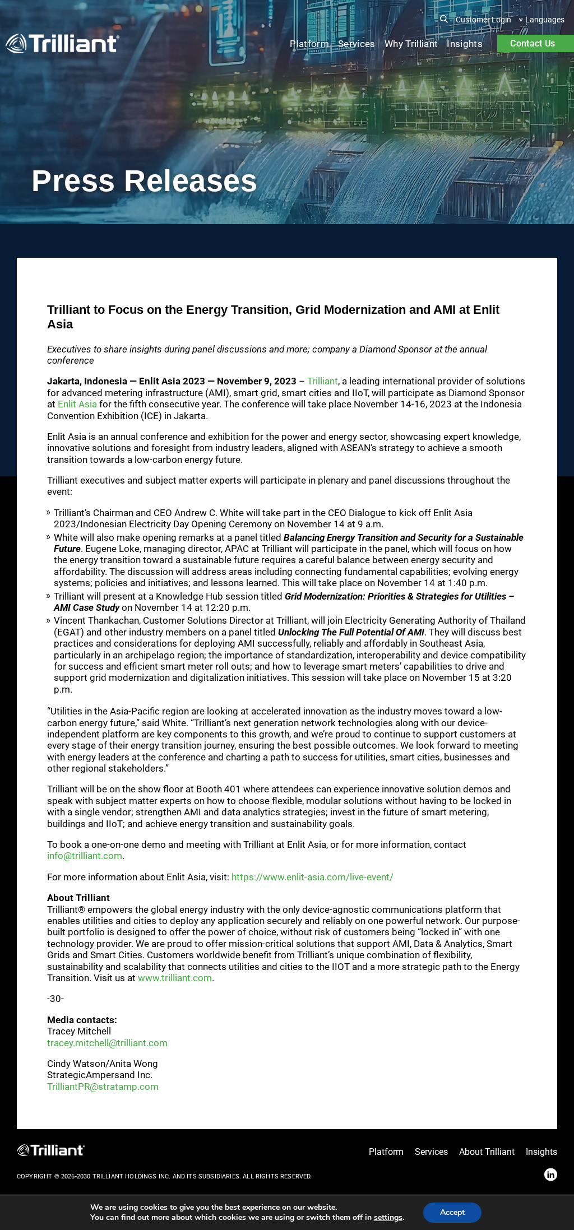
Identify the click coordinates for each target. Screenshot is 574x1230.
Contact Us (532, 43)
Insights (465, 43)
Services (357, 43)
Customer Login (483, 19)
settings (388, 1218)
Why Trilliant (411, 43)
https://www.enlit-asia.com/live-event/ (313, 877)
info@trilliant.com (84, 855)
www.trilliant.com (175, 977)
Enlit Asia (77, 404)
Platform (309, 43)
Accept (452, 1212)
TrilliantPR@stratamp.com (103, 1086)
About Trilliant (487, 1152)
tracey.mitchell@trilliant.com (107, 1042)
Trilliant (322, 381)
